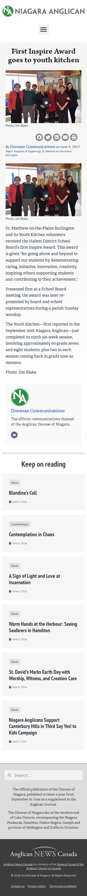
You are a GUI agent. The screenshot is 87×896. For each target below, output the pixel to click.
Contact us (18, 886)
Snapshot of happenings (27, 151)
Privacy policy (37, 886)
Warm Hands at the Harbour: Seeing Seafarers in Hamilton (43, 627)
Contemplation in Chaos (31, 534)
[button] (43, 29)
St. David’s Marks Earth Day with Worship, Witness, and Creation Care (43, 675)
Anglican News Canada (18, 864)
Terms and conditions (62, 886)
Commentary (19, 524)
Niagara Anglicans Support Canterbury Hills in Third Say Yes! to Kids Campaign (43, 726)
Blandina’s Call (23, 492)
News (14, 482)
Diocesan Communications (32, 146)
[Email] (14, 435)
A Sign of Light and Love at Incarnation (34, 579)
